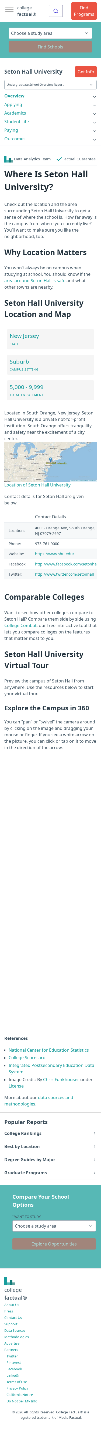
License (16, 1086)
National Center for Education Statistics (49, 1050)
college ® (26, 11)
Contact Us (13, 1317)
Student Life (16, 121)
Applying (13, 104)
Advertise (11, 1343)
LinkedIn (13, 1375)
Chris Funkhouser (61, 1079)
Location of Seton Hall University (37, 485)
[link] (50, 96)
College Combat (20, 625)
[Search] (56, 11)
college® (15, 1293)
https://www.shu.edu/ (54, 553)
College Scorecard (27, 1058)
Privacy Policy (17, 1388)
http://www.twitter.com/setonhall (64, 574)
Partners (11, 1349)
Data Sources (14, 1330)
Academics (15, 113)
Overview (14, 96)
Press (8, 1311)
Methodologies (16, 1336)
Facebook (14, 1369)
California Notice (19, 1394)
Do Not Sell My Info (21, 1401)
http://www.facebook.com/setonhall (67, 564)
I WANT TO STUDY (26, 1216)
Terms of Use (16, 1381)
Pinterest (13, 1362)
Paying (11, 130)
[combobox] (56, 11)
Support (11, 1324)
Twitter (12, 1356)
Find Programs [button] (84, 11)
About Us (11, 1304)
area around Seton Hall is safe (34, 281)
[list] (50, 96)
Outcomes (15, 139)
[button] (86, 71)
